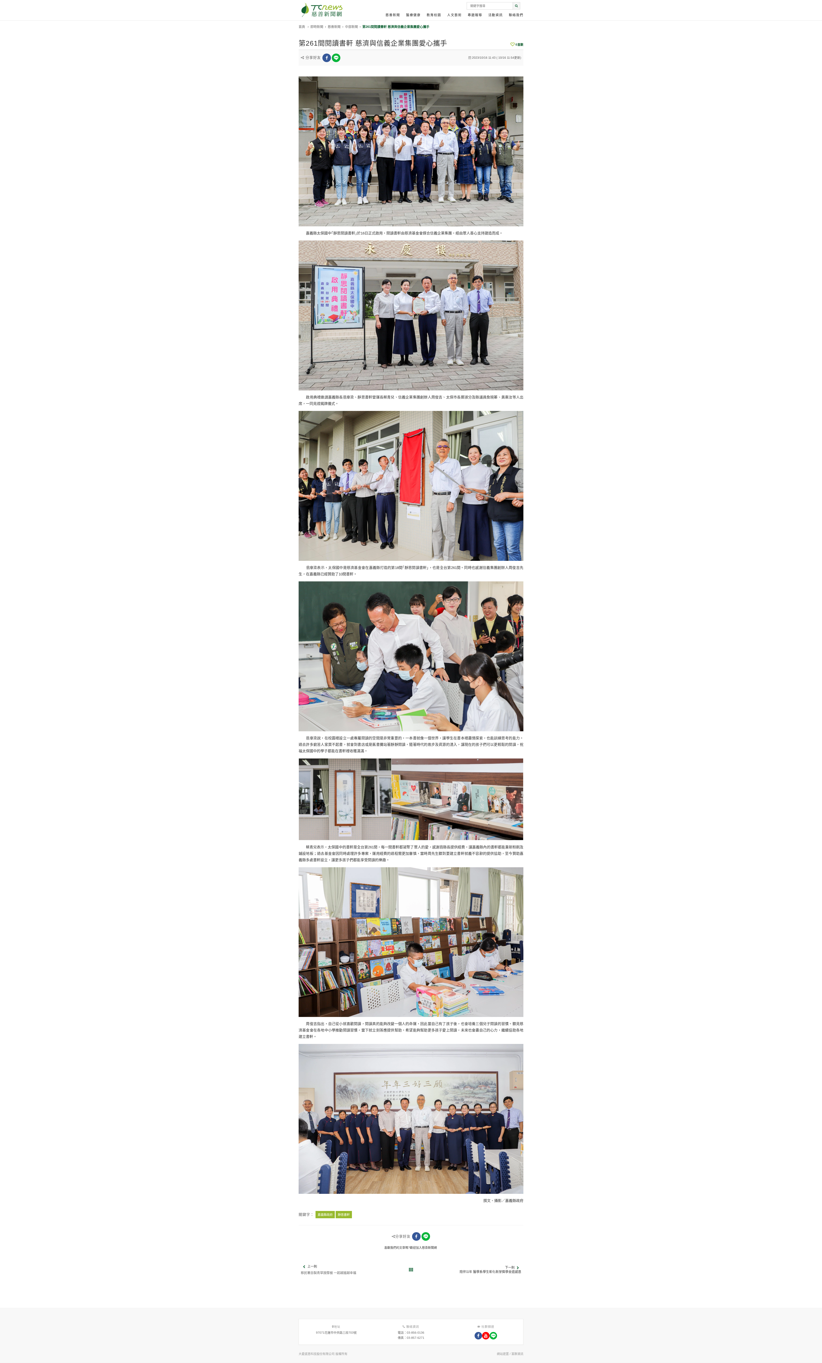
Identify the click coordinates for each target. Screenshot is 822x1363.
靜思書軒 (344, 1214)
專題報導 (475, 15)
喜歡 (519, 44)
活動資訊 (495, 15)
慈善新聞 (393, 15)
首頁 (302, 26)
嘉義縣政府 (325, 1214)
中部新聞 (351, 26)
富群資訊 (517, 1354)
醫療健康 (413, 15)
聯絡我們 (516, 15)
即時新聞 (316, 26)
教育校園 (434, 15)
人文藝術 (454, 15)
